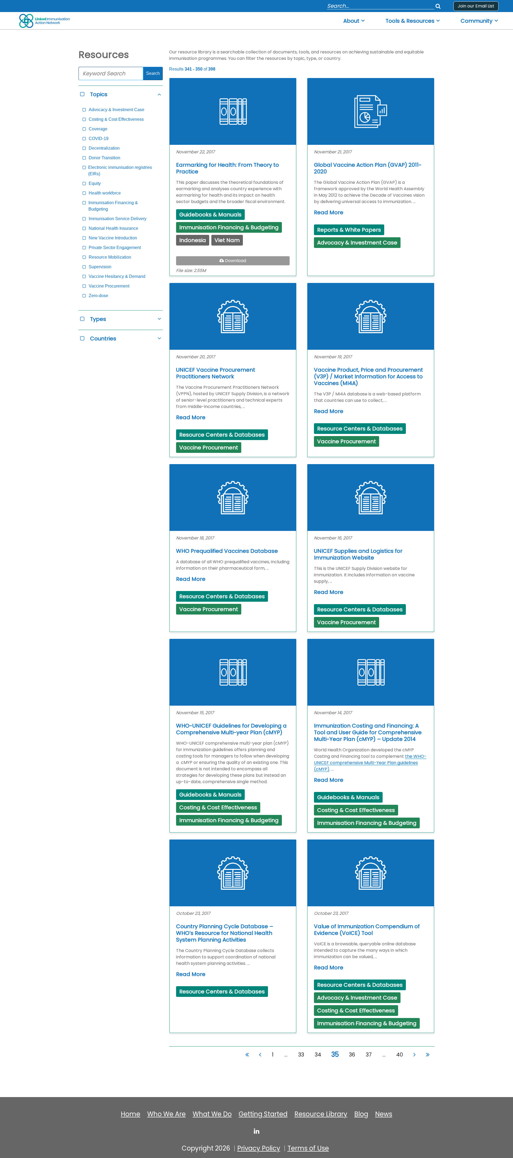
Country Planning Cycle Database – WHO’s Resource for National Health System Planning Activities (224, 933)
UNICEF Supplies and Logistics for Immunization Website (358, 554)
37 (369, 1054)
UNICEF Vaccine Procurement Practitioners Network (215, 373)
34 (318, 1054)
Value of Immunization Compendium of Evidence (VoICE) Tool (367, 929)
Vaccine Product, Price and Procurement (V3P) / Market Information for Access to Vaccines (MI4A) (368, 377)
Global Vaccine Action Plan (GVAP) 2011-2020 (368, 168)
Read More (328, 212)
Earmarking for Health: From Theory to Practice (227, 168)
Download (239, 261)
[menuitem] (354, 19)
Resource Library (320, 1114)
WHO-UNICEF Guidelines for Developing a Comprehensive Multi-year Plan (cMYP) (231, 729)
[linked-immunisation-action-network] (256, 1131)
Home (130, 1114)
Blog (361, 1114)
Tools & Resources (410, 21)
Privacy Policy (258, 1148)
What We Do (212, 1114)
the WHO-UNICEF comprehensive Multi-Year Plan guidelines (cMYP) (370, 762)
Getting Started (263, 1114)
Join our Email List (476, 6)
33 (301, 1054)
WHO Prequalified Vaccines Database (227, 551)
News (383, 1114)
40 (399, 1054)
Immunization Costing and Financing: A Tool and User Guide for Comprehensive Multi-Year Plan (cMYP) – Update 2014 (368, 732)
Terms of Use (308, 1148)
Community (476, 21)
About (351, 21)
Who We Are (166, 1114)
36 (352, 1054)
